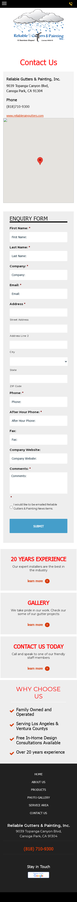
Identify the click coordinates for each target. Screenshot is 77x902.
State (13, 370)
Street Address (19, 319)
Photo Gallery (38, 797)
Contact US (38, 813)
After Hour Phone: (26, 412)
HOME (38, 774)
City (12, 351)
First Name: (20, 228)
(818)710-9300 (18, 106)
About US (38, 782)
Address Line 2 (19, 335)
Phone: (16, 393)
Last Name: (20, 247)
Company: (19, 266)
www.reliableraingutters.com (25, 116)
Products (38, 790)
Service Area (38, 805)
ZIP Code (15, 386)
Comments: (20, 469)
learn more (39, 575)
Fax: (13, 431)
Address (17, 304)
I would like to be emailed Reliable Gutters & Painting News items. (35, 506)
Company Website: (25, 450)
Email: (15, 285)
